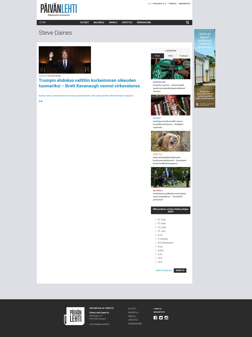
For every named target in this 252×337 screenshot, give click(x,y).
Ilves (160, 246)
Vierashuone (144, 22)
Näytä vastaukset (164, 270)
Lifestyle (127, 22)
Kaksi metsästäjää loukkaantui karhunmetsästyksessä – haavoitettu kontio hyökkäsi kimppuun (169, 160)
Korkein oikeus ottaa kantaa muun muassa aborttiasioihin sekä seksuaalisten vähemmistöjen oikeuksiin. (86, 95)
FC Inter (162, 223)
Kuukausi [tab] (184, 56)
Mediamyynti (184, 4)
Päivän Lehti (59, 9)
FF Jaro (162, 231)
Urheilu (113, 22)
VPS (160, 262)
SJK (160, 254)
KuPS (161, 250)
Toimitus (172, 4)
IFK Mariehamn (165, 242)
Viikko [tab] (170, 56)
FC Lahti (162, 227)
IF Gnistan (163, 238)
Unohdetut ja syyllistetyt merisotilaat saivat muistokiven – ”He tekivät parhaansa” (169, 196)
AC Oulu (162, 219)
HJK (160, 235)
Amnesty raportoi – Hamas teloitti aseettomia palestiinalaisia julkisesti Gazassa (169, 88)
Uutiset (84, 22)
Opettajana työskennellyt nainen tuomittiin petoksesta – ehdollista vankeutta (168, 124)
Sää (44, 22)
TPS (160, 258)
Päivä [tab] (157, 56)
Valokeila (98, 22)
